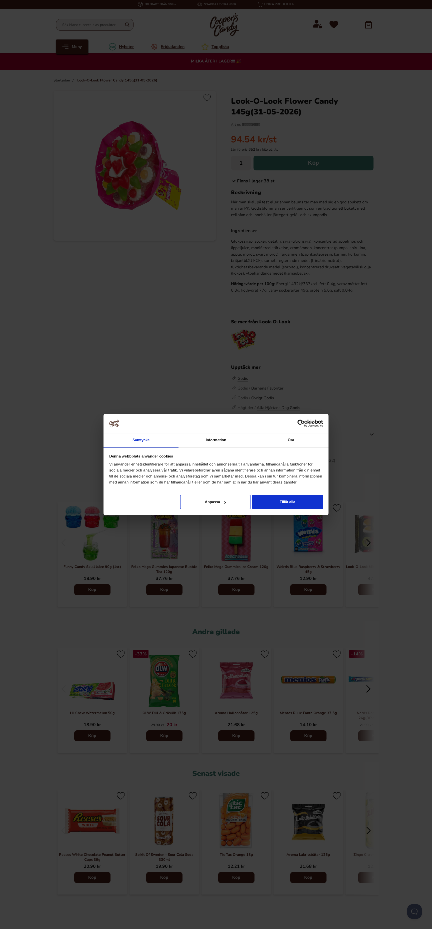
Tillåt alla (287, 502)
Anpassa (212, 502)
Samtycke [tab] (141, 440)
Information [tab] (216, 440)
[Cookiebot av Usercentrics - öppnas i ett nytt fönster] (301, 423)
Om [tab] (291, 440)
